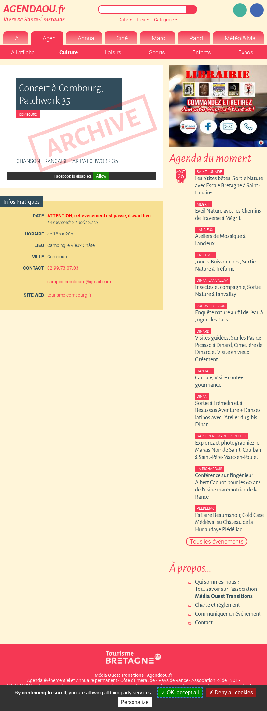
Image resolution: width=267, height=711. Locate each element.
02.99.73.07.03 (62, 268)
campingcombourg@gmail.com (79, 281)
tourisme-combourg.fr (69, 295)
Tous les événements (217, 541)
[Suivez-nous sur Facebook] (257, 10)
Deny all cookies (233, 692)
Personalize (134, 702)
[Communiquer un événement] (240, 10)
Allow (101, 176)
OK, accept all (182, 692)
